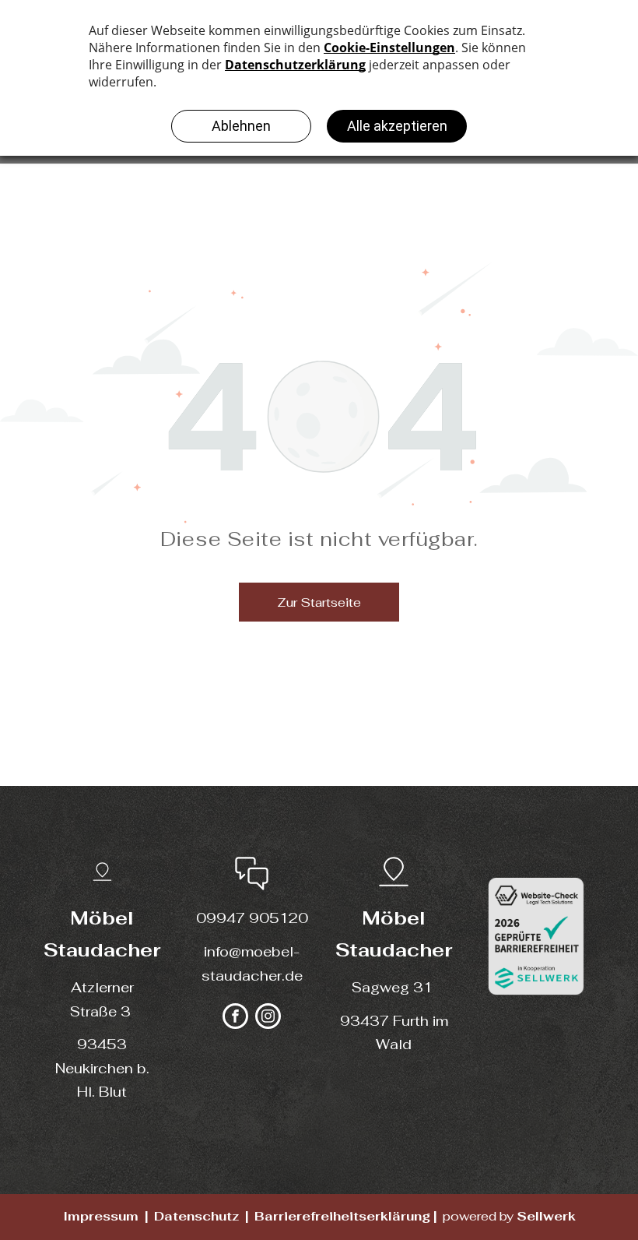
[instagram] (268, 1018)
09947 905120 (252, 918)
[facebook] (235, 1018)
